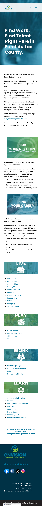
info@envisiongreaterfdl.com (15, 119)
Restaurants (12, 298)
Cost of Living (12, 284)
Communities (12, 281)
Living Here (11, 409)
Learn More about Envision (17, 404)
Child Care (11, 278)
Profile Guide (12, 412)
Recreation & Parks (14, 333)
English (8, 504)
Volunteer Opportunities (16, 418)
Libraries (10, 406)
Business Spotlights (14, 366)
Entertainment (12, 330)
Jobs (9, 371)
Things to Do (12, 336)
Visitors (10, 339)
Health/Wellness (13, 290)
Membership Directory (16, 374)
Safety (9, 301)
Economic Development (16, 368)
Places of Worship (14, 295)
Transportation (13, 306)
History (10, 401)
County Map (12, 287)
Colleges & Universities (16, 398)
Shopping (11, 304)
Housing (10, 292)
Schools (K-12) (13, 415)
